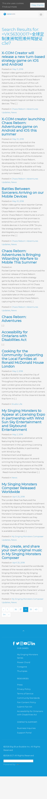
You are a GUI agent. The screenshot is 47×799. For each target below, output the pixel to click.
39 (31, 609)
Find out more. (9, 7)
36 (16, 609)
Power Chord (23, 662)
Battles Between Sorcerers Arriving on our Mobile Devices (23, 192)
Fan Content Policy (26, 702)
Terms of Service (25, 693)
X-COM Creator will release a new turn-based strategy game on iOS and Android (23, 58)
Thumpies (22, 671)
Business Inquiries (26, 728)
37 (21, 609)
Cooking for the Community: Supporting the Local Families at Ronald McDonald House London (23, 358)
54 (4, 614)
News (14, 112)
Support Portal (24, 733)
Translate (24, 764)
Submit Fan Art (24, 707)
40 (36, 609)
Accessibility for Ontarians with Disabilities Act (15, 336)
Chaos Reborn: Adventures (14, 319)
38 (26, 609)
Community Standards (28, 698)
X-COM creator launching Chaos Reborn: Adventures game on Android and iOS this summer (23, 126)
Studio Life (17, 404)
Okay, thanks (37, 5)
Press (20, 685)
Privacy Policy (24, 689)
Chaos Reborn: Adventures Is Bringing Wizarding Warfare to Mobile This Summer (21, 256)
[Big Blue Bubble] (9, 14)
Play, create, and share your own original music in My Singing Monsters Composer (22, 552)
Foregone (22, 667)
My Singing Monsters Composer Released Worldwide (19, 488)
